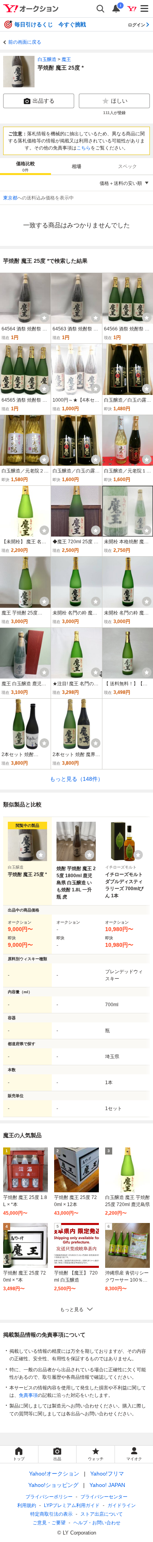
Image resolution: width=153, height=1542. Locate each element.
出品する (44, 101)
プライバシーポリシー (49, 1497)
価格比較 (25, 166)
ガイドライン (121, 1505)
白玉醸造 (47, 59)
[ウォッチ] (44, 317)
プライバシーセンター (104, 1497)
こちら (83, 148)
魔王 (66, 59)
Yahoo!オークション (54, 1473)
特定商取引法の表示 (51, 1514)
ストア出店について (101, 1514)
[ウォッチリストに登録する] (41, 855)
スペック (127, 166)
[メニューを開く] (145, 8)
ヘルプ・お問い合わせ (96, 1522)
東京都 (10, 198)
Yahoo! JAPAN (107, 1485)
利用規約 (26, 1505)
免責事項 (28, 1395)
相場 (76, 166)
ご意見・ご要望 (49, 1522)
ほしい (119, 101)
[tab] (25, 166)
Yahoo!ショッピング (53, 1485)
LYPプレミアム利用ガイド (72, 1505)
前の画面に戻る (24, 42)
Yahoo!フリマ (107, 1473)
